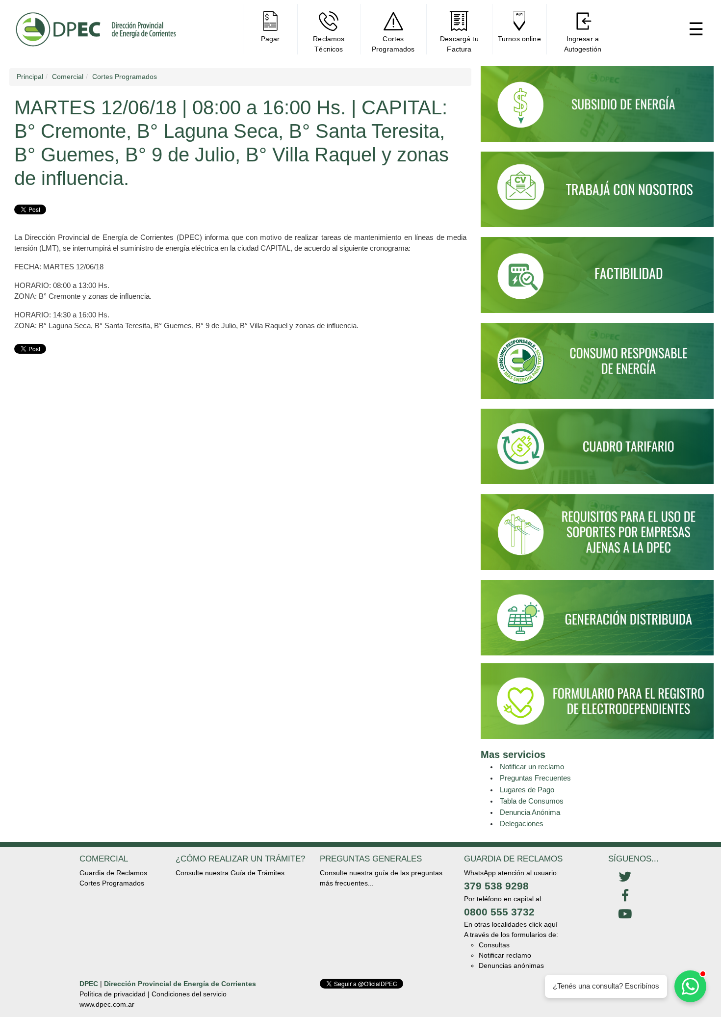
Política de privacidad (112, 994)
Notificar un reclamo (532, 766)
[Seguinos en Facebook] (625, 896)
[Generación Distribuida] (597, 617)
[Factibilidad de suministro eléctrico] (597, 280)
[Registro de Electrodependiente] (597, 700)
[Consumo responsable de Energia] (597, 365)
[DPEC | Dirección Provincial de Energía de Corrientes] (95, 29)
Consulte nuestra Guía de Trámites (230, 873)
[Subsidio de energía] (597, 108)
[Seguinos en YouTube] (625, 914)
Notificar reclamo (505, 955)
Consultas (494, 945)
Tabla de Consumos (532, 801)
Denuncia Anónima (530, 812)
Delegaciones (521, 823)
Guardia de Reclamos (113, 873)
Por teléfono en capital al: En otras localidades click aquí (511, 912)
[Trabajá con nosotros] (597, 194)
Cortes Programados (111, 883)
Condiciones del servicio (189, 994)
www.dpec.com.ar (106, 1004)
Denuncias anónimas (511, 965)
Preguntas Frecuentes (535, 778)
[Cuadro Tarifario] (597, 451)
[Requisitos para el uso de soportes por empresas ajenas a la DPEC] (597, 536)
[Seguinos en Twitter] (625, 877)
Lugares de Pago (527, 789)
